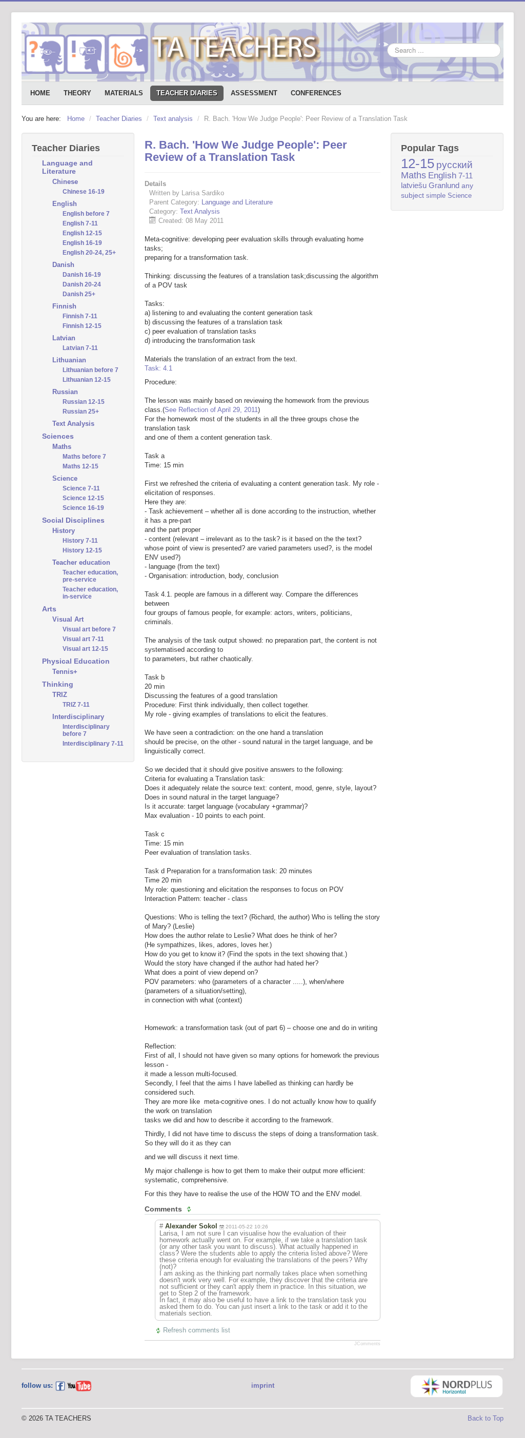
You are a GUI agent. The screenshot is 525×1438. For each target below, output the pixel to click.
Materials (124, 93)
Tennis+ (64, 671)
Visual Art (68, 619)
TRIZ (59, 695)
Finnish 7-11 (80, 316)
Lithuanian (69, 360)
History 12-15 (82, 550)
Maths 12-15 (80, 466)
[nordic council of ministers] (456, 1385)
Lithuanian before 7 (90, 370)
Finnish (64, 306)
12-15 (417, 163)
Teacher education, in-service (90, 593)
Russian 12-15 (84, 401)
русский (454, 164)
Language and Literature (67, 167)
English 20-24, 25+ (89, 252)
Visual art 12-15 (85, 648)
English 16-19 (82, 242)
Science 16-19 (83, 507)
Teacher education (81, 562)
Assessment (254, 93)
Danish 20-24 (82, 284)
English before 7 (86, 213)
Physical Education (76, 661)
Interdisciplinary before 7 (86, 730)
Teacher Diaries (186, 93)
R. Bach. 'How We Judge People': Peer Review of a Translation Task (246, 150)
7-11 (465, 175)
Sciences (58, 436)
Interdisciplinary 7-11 (93, 743)
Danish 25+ (79, 294)
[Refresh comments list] (190, 1209)
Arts (49, 609)
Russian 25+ (81, 411)
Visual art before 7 (89, 629)
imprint (262, 1385)
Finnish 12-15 (82, 326)
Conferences (316, 93)
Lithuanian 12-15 (87, 379)
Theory (77, 93)
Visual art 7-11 (83, 639)
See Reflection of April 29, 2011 (211, 410)
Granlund (444, 185)
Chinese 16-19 (84, 191)
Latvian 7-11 (80, 348)
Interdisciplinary (78, 717)
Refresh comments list (196, 1330)
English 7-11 (80, 223)
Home (40, 93)
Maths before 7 (84, 456)
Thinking (57, 684)
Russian (65, 392)
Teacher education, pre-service (90, 576)
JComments (367, 1343)
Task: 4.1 (158, 368)
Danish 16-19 (82, 274)
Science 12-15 (83, 498)
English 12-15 (82, 233)
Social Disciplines (73, 520)
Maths (61, 446)
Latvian (63, 338)
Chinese (65, 182)
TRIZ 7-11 (76, 704)
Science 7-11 (81, 488)
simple (436, 195)
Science (64, 478)
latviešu (414, 185)
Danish (63, 265)
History (63, 531)
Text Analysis (73, 423)
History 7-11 (80, 540)
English (64, 204)
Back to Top (485, 1418)
